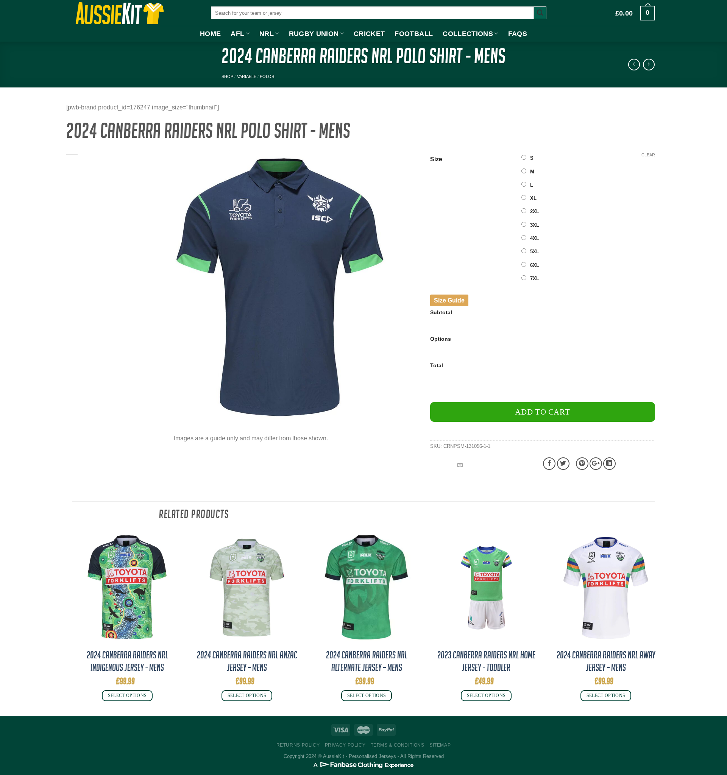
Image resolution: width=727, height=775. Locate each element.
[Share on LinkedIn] (609, 463)
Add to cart (542, 411)
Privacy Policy (345, 745)
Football (414, 33)
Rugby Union (314, 33)
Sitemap (440, 745)
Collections (468, 33)
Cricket (369, 33)
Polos (267, 76)
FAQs (517, 33)
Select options (127, 695)
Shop (227, 76)
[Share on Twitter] (563, 463)
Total (436, 365)
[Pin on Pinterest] (582, 463)
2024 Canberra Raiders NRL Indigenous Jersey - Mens (127, 661)
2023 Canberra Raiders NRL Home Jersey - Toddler (486, 661)
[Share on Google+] (596, 463)
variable (246, 76)
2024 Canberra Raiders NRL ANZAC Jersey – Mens (247, 661)
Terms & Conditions (397, 745)
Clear (648, 155)
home (210, 33)
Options (440, 339)
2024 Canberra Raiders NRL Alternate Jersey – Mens (366, 661)
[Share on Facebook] (549, 463)
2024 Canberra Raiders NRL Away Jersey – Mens (606, 661)
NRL (266, 33)
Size (436, 159)
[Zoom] (159, 417)
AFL (237, 33)
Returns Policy (298, 745)
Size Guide (449, 300)
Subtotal (441, 312)
